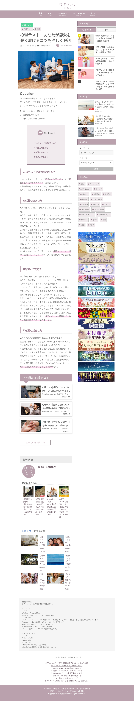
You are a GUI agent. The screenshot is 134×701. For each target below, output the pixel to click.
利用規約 (55, 688)
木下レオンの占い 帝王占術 (55, 663)
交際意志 (97, 194)
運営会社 (47, 688)
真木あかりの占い (74, 668)
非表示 (51, 133)
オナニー (107, 204)
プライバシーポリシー (69, 688)
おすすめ (99, 189)
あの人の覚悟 (99, 209)
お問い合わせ (85, 688)
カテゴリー (84, 158)
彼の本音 (84, 199)
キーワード (84, 148)
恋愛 (38, 29)
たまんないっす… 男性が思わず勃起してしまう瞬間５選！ (105, 61)
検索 (96, 169)
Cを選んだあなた (41, 157)
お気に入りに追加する (35, 442)
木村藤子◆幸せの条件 (74, 673)
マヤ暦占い (60, 678)
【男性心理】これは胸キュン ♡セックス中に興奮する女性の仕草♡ (105, 49)
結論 (104, 219)
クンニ (92, 225)
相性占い (84, 204)
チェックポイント (87, 214)
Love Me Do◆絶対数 (60, 668)
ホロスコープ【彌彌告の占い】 (56, 681)
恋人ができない (104, 214)
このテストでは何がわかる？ (46, 143)
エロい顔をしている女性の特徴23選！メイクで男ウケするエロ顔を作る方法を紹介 (105, 85)
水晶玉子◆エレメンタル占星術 (77, 663)
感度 (83, 225)
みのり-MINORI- (78, 691)
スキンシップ (94, 184)
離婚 (83, 184)
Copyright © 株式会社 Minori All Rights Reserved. (67, 693)
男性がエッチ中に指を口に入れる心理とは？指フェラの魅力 (105, 72)
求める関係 (85, 209)
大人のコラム (86, 30)
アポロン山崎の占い (58, 673)
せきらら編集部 (66, 45)
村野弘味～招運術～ (77, 671)
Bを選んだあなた (41, 152)
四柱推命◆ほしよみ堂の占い (78, 681)
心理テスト (27, 25)
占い (106, 30)
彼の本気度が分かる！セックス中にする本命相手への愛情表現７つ (105, 38)
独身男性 (108, 194)
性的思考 (96, 204)
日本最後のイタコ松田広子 (58, 671)
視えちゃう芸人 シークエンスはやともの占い (66, 665)
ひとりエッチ (86, 189)
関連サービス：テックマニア (61, 691)
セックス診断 (97, 199)
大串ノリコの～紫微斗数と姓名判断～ (66, 676)
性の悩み (84, 219)
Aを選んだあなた (41, 147)
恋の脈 (95, 219)
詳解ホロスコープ (71, 678)
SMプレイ (84, 194)
